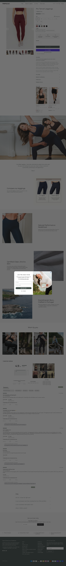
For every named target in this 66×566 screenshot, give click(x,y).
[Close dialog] (50, 272)
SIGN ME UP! (24, 288)
